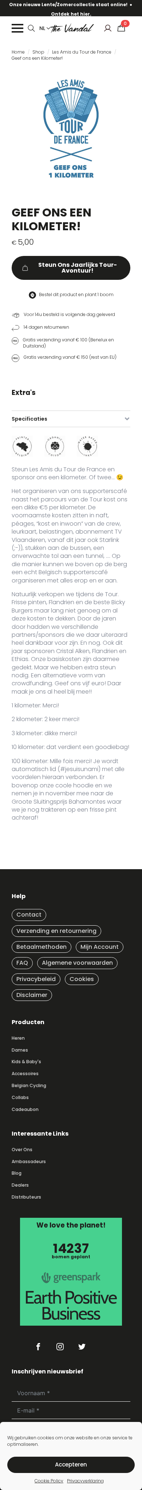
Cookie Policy (49, 1481)
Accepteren (71, 1464)
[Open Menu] (17, 28)
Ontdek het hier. (71, 14)
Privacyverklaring (85, 1481)
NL (42, 28)
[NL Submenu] (47, 28)
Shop (38, 52)
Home (18, 52)
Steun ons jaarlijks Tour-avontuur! (77, 268)
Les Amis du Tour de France (81, 52)
